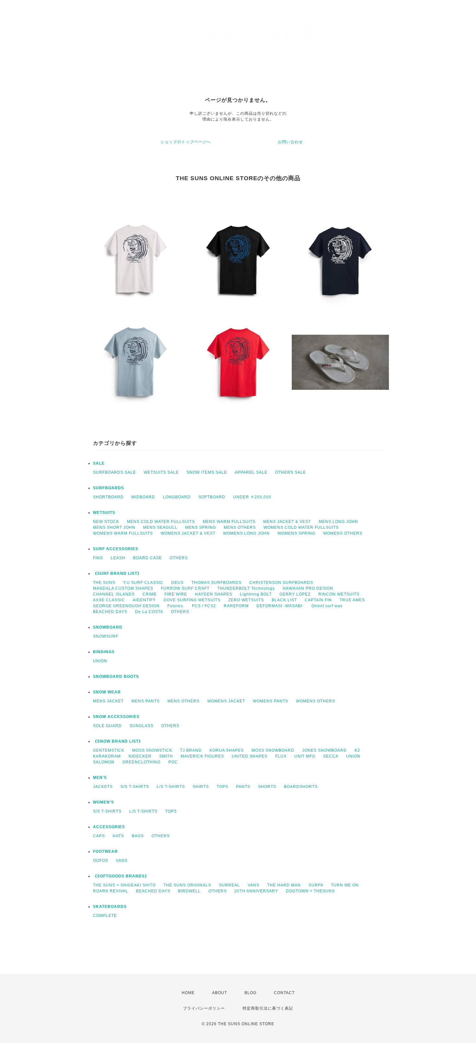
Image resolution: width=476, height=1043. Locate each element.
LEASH (118, 558)
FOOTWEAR (105, 851)
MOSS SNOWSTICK (152, 750)
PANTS (243, 786)
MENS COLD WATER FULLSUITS (161, 521)
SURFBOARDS (108, 488)
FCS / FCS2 (204, 606)
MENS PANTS (145, 701)
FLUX (281, 756)
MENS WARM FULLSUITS (229, 521)
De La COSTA (149, 611)
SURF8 (316, 885)
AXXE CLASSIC (109, 600)
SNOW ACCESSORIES (116, 716)
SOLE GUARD (107, 726)
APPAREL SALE (251, 472)
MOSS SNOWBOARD (273, 750)
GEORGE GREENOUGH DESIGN (126, 606)
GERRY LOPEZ (295, 594)
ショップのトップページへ (185, 142)
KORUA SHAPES (227, 750)
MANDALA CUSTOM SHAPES (123, 588)
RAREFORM (236, 606)
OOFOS (100, 860)
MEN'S (100, 777)
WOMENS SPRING (296, 533)
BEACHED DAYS (110, 611)
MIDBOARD (143, 497)
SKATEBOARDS (110, 906)
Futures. (175, 606)
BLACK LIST (284, 600)
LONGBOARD (177, 497)
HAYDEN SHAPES (213, 594)
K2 (357, 750)
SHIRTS (201, 786)
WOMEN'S (103, 802)
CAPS (99, 836)
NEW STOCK (106, 521)
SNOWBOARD (107, 627)
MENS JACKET (108, 701)
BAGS (138, 836)
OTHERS (179, 558)
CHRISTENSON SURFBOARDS (281, 582)
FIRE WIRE (175, 594)
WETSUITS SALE (161, 472)
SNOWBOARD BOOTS (116, 676)
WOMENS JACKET (226, 701)
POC (173, 762)
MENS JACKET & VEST (287, 521)
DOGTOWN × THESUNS (310, 891)
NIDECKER (140, 756)
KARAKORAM (107, 756)
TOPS (222, 786)
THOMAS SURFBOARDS (216, 582)
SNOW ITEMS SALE (207, 472)
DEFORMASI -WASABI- (280, 606)
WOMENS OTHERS (342, 533)
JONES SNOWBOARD (324, 750)
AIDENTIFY (144, 600)
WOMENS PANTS (270, 701)
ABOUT (219, 993)
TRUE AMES (352, 600)
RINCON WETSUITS (338, 594)
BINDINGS (104, 652)
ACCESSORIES (109, 827)
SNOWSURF (105, 636)
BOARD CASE (147, 558)
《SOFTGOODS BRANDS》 (121, 876)
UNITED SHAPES (249, 756)
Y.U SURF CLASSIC (143, 582)
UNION (100, 661)
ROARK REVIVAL (110, 891)
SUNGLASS (141, 726)
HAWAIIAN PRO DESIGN (308, 588)
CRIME (149, 594)
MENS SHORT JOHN (114, 527)
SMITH (166, 756)
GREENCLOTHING (141, 762)
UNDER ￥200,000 (252, 497)
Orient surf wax (327, 606)
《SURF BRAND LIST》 (117, 573)
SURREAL (229, 885)
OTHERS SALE (290, 472)
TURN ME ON (345, 885)
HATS (118, 836)
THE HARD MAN (284, 885)
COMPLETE (105, 915)
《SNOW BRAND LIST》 (118, 741)
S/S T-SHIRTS (134, 786)
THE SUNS (104, 582)
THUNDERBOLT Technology (246, 588)
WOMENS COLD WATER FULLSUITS (301, 527)
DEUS (177, 582)
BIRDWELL (189, 891)
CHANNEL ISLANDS (114, 594)
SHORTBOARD (108, 497)
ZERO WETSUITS (246, 600)
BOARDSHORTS (301, 786)
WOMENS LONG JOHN (246, 533)
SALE (99, 463)
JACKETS (103, 786)
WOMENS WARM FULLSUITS (123, 533)
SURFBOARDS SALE (114, 472)
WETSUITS (104, 512)
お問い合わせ (290, 142)
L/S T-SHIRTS (171, 786)
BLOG (250, 993)
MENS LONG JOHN (338, 521)
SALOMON (104, 762)
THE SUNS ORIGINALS (187, 885)
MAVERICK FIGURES (202, 756)
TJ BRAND (191, 750)
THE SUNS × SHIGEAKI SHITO (124, 885)
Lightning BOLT (256, 594)
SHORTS (267, 786)
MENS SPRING (200, 527)
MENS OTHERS (240, 527)
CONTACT (284, 993)
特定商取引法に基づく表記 (268, 1008)
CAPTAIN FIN (318, 600)
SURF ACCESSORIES (115, 549)
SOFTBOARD (211, 497)
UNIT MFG (304, 756)
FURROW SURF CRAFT (185, 588)
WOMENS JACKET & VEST (188, 533)
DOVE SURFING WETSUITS (192, 600)
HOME (188, 993)
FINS (98, 558)
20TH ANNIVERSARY (256, 891)
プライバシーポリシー (204, 1008)
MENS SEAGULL (160, 527)
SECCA (330, 756)
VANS (122, 860)
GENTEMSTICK (108, 750)
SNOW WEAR (107, 692)
